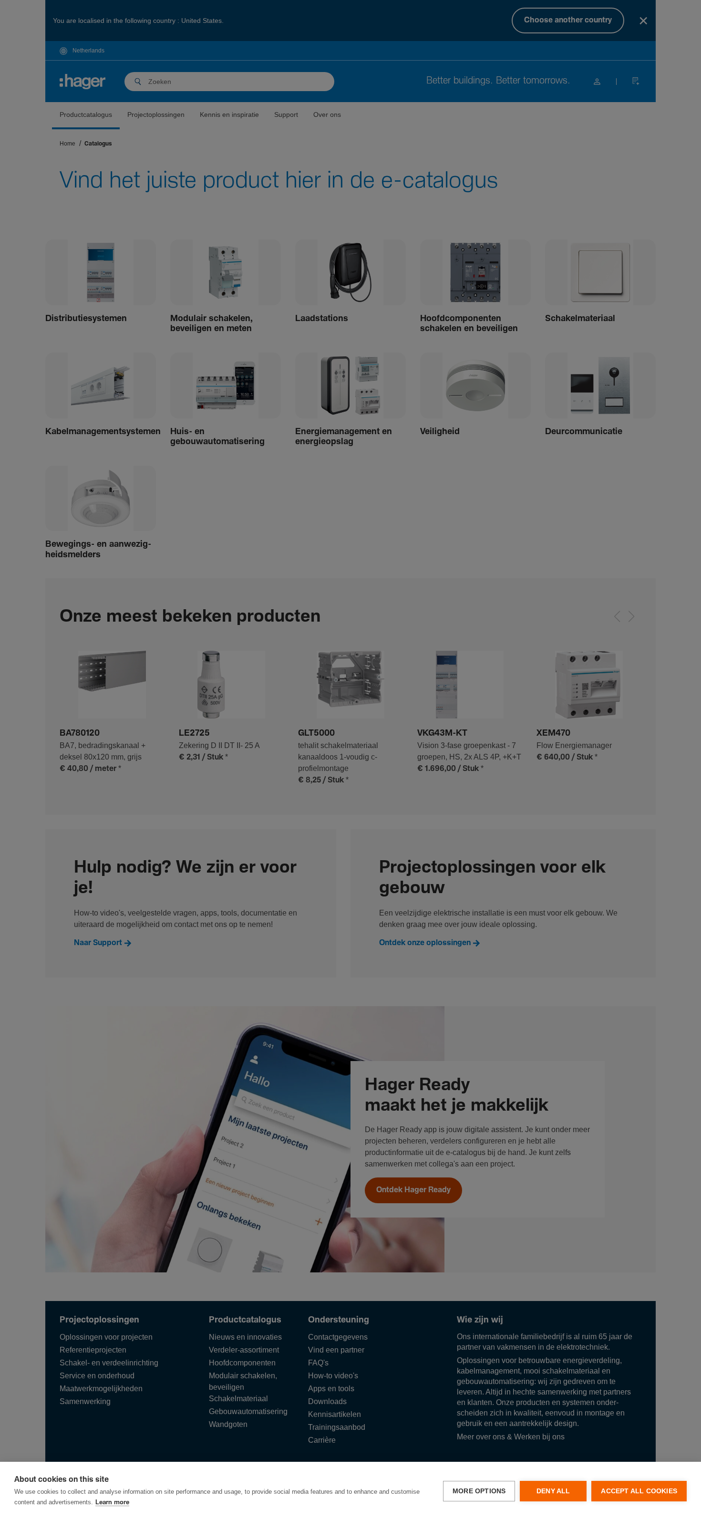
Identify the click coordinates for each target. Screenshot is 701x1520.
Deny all (553, 1491)
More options (479, 1491)
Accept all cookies (639, 1491)
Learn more (112, 1502)
